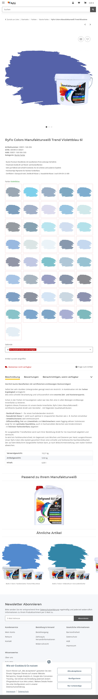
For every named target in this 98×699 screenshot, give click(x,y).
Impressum (10, 691)
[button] (73, 2)
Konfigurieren (75, 678)
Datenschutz (23, 691)
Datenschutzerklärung (49, 609)
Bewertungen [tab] (31, 377)
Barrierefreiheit (73, 632)
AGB (68, 641)
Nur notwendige (75, 686)
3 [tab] (51, 127)
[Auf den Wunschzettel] (87, 39)
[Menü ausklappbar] (3, 1)
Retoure (8, 637)
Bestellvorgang (42, 632)
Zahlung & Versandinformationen (45, 638)
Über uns (9, 657)
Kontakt (8, 641)
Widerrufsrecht (42, 644)
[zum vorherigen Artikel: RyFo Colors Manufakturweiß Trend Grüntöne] (85, 24)
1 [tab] (46, 127)
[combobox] (49, 349)
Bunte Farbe (20, 155)
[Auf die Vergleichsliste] (81, 39)
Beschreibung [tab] (12, 377)
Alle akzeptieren (75, 671)
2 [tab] (49, 127)
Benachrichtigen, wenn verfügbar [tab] (60, 377)
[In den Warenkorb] (7, 32)
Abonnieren (83, 618)
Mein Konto (10, 632)
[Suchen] (93, 9)
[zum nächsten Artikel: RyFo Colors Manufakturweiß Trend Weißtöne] (90, 24)
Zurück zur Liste (13, 19)
